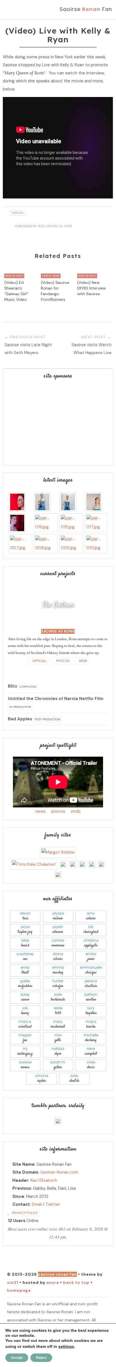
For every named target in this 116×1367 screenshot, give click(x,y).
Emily (25, 970)
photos (58, 811)
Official (39, 661)
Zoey (74, 1078)
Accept (17, 1358)
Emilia (91, 956)
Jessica (91, 984)
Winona (41, 1078)
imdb (76, 811)
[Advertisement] (58, 422)
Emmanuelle (91, 970)
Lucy (91, 1011)
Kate (58, 997)
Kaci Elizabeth (43, 1180)
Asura (52, 1282)
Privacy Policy (25, 1213)
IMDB (82, 661)
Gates (25, 984)
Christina (91, 943)
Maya (91, 1024)
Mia (57, 1038)
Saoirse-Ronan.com (59, 1172)
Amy (91, 916)
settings (66, 1346)
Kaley (25, 997)
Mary (58, 1024)
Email (37, 1204)
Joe (25, 1011)
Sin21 (12, 1282)
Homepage (19, 1290)
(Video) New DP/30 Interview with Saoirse (91, 288)
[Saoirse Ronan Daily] (58, 1121)
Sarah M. (58, 1065)
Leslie (58, 1011)
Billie (25, 943)
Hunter (57, 984)
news (40, 811)
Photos (62, 661)
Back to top (76, 1282)
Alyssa (58, 916)
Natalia (58, 1051)
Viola (91, 1065)
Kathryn (90, 997)
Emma (58, 970)
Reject (41, 1358)
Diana (58, 956)
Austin (57, 929)
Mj (25, 1051)
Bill (90, 929)
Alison (25, 916)
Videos (17, 213)
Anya (25, 929)
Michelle (91, 1038)
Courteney (25, 956)
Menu (16, 9)
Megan (25, 1038)
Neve (91, 1051)
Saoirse (25, 1065)
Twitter (53, 1204)
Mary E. (25, 1024)
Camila (58, 943)
